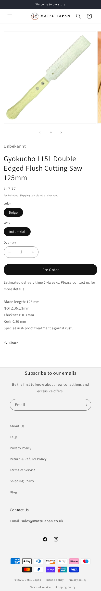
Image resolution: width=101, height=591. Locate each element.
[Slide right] (61, 132)
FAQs (13, 437)
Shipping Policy (22, 481)
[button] (9, 16)
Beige (13, 212)
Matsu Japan (33, 579)
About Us (17, 426)
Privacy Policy (20, 448)
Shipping (25, 195)
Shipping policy (65, 587)
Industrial (17, 231)
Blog (13, 492)
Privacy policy (77, 579)
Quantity (10, 242)
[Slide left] (39, 132)
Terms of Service (23, 470)
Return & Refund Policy (28, 459)
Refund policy (55, 579)
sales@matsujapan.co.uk (42, 520)
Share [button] (13, 343)
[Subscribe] (85, 405)
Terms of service (40, 587)
